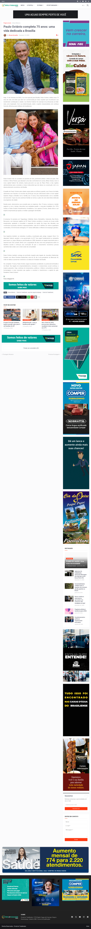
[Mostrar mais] (39, 297)
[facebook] (77, 1)
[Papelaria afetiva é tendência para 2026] (69, 611)
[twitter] (80, 1)
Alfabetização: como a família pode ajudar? (30, 323)
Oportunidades (52, 5)
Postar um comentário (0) (31, 348)
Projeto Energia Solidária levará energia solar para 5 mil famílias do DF (12, 324)
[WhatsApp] (28, 297)
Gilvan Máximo (16, 23)
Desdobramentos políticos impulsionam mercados (80, 620)
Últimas (39, 5)
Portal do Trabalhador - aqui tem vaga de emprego (29, 292)
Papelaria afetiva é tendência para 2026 (81, 610)
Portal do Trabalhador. (48, 292)
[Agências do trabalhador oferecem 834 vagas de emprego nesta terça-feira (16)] (69, 573)
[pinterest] (85, 1)
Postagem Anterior (8, 354)
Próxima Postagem (53, 354)
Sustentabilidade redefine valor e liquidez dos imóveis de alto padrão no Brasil (81, 587)
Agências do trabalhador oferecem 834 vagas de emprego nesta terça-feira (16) (81, 575)
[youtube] (83, 1)
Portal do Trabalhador (20, 926)
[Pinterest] (32, 297)
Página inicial (7, 23)
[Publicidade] (45, 14)
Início (3, 1)
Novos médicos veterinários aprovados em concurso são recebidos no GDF (80, 600)
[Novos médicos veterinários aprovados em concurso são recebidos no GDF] (69, 599)
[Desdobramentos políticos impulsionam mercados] (69, 619)
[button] (83, 5)
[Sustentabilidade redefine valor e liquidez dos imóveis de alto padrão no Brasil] (69, 586)
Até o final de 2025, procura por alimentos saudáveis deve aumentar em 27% (50, 325)
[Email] (35, 297)
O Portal (30, 5)
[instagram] (83, 917)
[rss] (88, 1)
